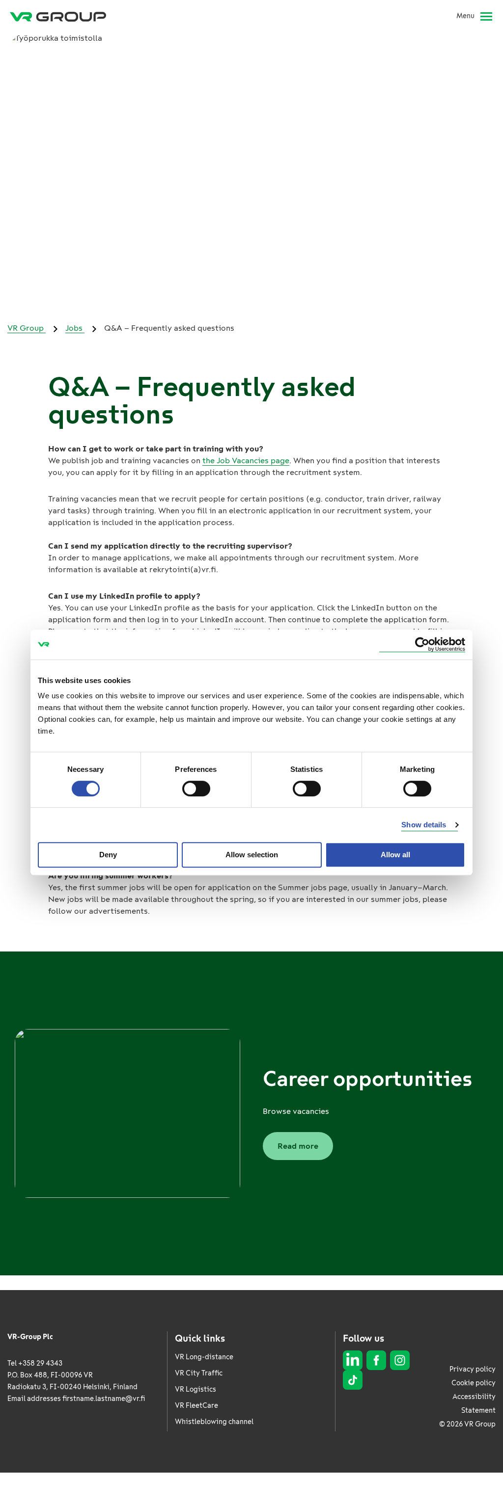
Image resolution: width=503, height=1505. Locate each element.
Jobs (74, 328)
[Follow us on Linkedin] (353, 1360)
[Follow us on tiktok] (353, 1380)
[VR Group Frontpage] (58, 16)
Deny (108, 854)
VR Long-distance (204, 1357)
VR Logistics (195, 1389)
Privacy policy (472, 1369)
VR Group (26, 328)
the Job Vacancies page (245, 460)
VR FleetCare (196, 1405)
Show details (423, 824)
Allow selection (251, 854)
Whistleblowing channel (214, 1422)
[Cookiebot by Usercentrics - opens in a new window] (422, 644)
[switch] (196, 788)
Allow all (395, 854)
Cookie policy (473, 1383)
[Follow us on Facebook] (376, 1360)
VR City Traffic (199, 1373)
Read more (298, 1146)
